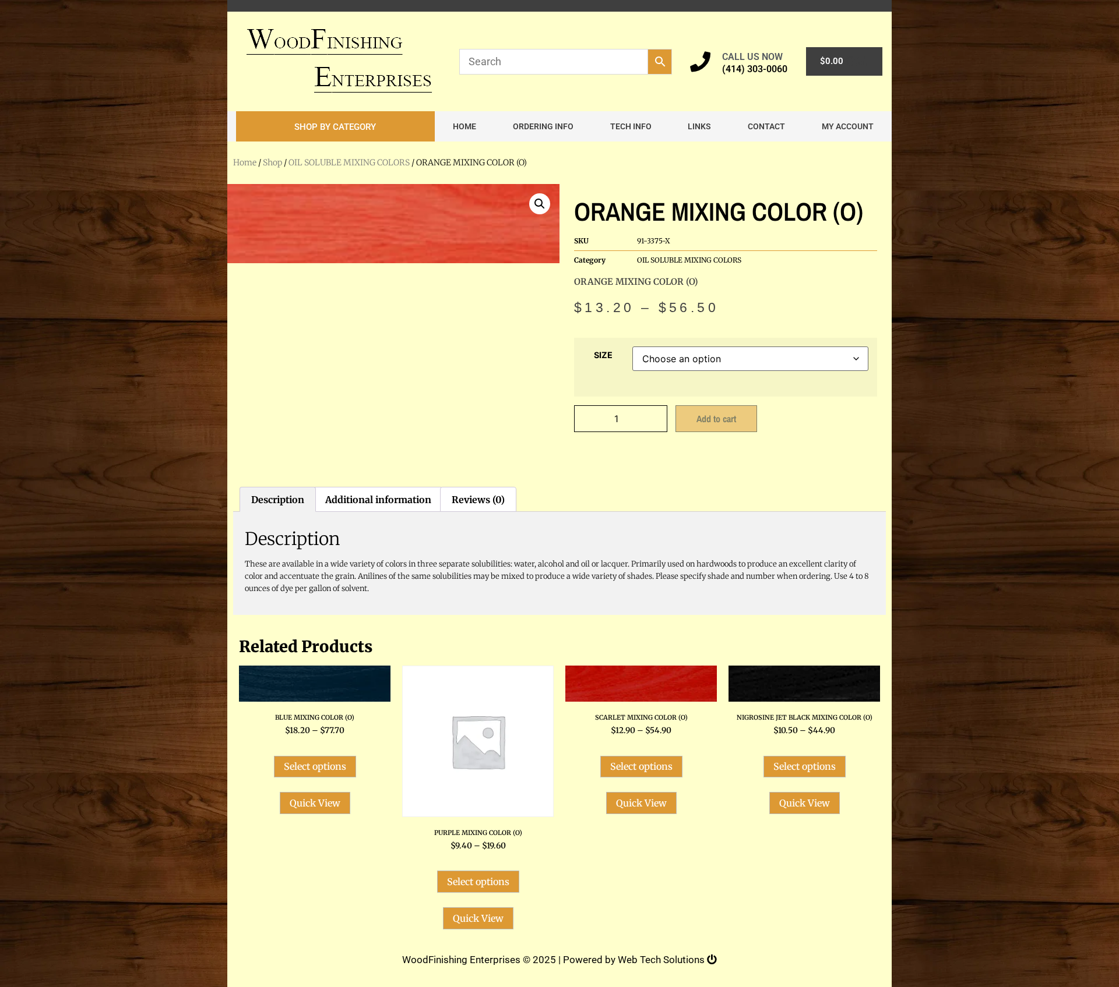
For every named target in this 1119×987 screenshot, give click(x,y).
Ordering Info (543, 126)
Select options (315, 766)
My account (848, 126)
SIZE (603, 355)
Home (464, 126)
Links (699, 126)
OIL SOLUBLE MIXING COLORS (349, 162)
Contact (766, 126)
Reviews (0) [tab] (478, 499)
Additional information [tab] (378, 499)
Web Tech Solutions (662, 959)
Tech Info (631, 126)
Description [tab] (277, 499)
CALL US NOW (752, 56)
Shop (272, 162)
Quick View (315, 803)
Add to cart (716, 418)
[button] (335, 126)
